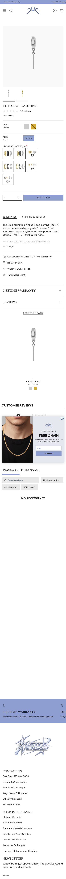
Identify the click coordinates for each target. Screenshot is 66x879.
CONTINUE (49, 453)
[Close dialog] (62, 418)
